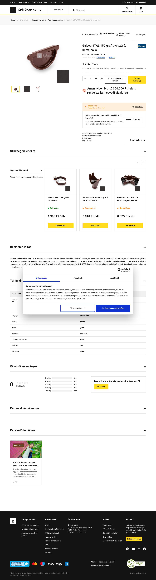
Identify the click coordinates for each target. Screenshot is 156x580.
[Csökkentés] (85, 78)
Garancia (53, 2)
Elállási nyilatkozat (52, 533)
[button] (58, 10)
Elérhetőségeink (23, 2)
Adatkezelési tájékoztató (54, 529)
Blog (61, 2)
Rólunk (12, 2)
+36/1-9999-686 (140, 2)
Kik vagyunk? (107, 525)
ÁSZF (47, 525)
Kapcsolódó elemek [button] (19, 170)
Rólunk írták (107, 537)
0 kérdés (112, 58)
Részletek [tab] (78, 278)
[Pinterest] (144, 549)
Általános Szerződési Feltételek (103, 562)
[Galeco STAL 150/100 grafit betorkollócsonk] (95, 181)
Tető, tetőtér (18, 445)
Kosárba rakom (136, 79)
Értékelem (101, 387)
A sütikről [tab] (114, 278)
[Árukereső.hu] (136, 564)
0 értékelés (101, 58)
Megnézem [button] (60, 225)
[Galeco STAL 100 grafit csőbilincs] (60, 181)
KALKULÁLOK (131, 119)
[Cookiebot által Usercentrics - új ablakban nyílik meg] (119, 270)
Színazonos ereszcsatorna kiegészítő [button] (26, 177)
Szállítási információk (39, 2)
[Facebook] (127, 549)
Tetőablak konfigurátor (30, 525)
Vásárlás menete (51, 549)
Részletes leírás (136, 140)
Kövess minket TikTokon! (112, 541)
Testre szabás (76, 308)
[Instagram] (139, 549)
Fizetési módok (50, 537)
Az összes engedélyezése (113, 308)
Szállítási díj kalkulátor (30, 529)
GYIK (46, 545)
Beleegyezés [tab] (41, 278)
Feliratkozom (133, 539)
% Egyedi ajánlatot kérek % (115, 79)
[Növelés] (96, 78)
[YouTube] (133, 549)
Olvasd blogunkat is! (110, 533)
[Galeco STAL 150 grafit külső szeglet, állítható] (130, 181)
